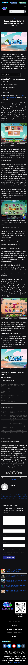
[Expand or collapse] (19, 75)
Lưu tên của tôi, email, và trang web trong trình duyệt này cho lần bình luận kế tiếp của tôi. (14, 552)
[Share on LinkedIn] (21, 472)
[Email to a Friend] (15, 472)
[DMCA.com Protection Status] (6, 641)
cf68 (14, 662)
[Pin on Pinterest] (18, 472)
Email (5, 535)
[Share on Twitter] (12, 472)
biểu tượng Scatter (11, 97)
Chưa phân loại (14, 18)
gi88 (11, 662)
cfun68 (18, 662)
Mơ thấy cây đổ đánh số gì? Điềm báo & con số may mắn (16, 580)
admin (20, 29)
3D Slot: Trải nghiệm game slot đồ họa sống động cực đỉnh (20, 497)
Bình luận (6, 514)
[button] (25, 6)
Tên (4, 528)
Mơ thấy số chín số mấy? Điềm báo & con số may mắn (16, 575)
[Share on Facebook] (9, 472)
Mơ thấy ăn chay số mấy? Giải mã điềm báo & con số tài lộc (15, 570)
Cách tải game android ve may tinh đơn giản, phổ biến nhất (15, 586)
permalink (14, 479)
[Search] (25, 11)
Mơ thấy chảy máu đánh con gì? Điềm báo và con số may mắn (16, 591)
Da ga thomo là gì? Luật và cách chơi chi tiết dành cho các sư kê (7, 497)
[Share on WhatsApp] (7, 472)
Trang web (6, 542)
